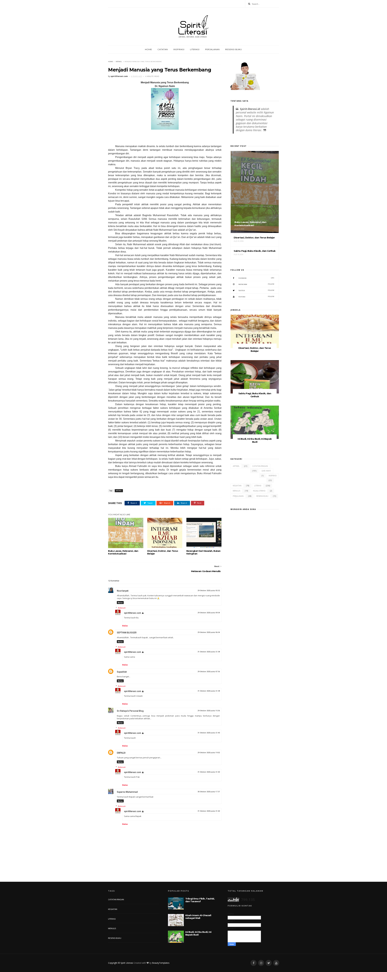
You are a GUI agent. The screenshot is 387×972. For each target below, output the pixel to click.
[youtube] (276, 963)
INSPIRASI (178, 49)
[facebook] (253, 963)
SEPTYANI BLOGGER (127, 632)
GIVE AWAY (266, 470)
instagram (256, 284)
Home (110, 62)
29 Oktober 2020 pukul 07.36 (209, 672)
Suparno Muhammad (127, 792)
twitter (256, 290)
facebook (256, 278)
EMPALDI (121, 753)
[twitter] (269, 963)
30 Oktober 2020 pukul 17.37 (209, 792)
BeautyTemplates (160, 962)
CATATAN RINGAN (260, 466)
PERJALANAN (212, 49)
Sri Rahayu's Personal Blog (130, 711)
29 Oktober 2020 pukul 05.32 (209, 591)
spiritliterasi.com (132, 613)
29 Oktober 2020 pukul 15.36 (209, 711)
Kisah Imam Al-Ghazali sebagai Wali (198, 916)
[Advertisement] (255, 631)
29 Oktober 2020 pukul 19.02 (209, 753)
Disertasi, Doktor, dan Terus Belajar (162, 552)
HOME (148, 49)
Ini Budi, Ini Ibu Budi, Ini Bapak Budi (255, 440)
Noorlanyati (122, 591)
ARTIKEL (119, 62)
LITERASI (195, 49)
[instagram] (261, 963)
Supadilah (122, 672)
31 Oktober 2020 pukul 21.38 (209, 652)
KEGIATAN (237, 485)
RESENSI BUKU (233, 49)
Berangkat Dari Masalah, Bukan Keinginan (203, 552)
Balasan (122, 607)
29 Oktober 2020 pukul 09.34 (209, 613)
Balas (120, 602)
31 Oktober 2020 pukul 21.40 (209, 733)
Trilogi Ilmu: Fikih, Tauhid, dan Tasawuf (200, 900)
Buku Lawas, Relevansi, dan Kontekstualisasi (123, 552)
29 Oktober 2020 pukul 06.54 (209, 632)
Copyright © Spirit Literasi (120, 962)
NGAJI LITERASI (259, 490)
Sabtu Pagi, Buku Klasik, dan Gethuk (254, 395)
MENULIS (236, 490)
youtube (256, 297)
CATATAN (163, 49)
